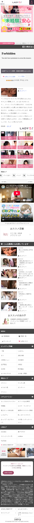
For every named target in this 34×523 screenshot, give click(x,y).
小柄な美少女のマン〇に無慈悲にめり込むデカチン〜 (26, 262)
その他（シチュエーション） (25, 421)
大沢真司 (21, 360)
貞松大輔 (21, 355)
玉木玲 (3, 369)
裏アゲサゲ (21, 432)
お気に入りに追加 (10, 76)
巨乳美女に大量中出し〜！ (25, 295)
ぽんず (9, 126)
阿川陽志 (21, 369)
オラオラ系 (4, 387)
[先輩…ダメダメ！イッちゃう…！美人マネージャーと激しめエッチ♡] (16, 452)
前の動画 (4, 181)
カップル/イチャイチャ (8, 401)
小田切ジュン (5, 360)
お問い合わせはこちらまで (25, 514)
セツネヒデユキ (6, 373)
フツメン (4, 392)
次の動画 (30, 181)
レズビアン (4, 415)
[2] (8, 80)
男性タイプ (4, 378)
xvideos (20, 436)
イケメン (4, 383)
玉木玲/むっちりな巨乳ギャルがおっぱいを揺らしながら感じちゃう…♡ (26, 274)
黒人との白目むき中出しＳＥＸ (26, 251)
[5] (13, 80)
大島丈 (20, 364)
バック (16, 175)
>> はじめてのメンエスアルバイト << (17, 223)
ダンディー (21, 387)
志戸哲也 (4, 364)
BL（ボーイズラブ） (24, 415)
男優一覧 (23, 336)
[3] (10, 80)
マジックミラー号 (6, 436)
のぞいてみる (8, 472)
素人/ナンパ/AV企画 (7, 410)
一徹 (2, 351)
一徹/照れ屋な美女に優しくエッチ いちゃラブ (26, 306)
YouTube (3, 441)
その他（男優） (23, 373)
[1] (7, 80)
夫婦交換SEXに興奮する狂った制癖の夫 (26, 283)
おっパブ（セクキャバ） (7, 421)
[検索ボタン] (31, 2)
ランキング (7, 341)
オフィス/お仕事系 (24, 401)
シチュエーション (6, 396)
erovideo (3, 432)
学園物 (3, 406)
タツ (2, 355)
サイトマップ (5, 513)
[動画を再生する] (9, 92)
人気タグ (4, 427)
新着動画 (6, 336)
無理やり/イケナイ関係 (25, 410)
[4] (11, 80)
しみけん (21, 351)
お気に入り (24, 341)
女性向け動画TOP (6, 509)
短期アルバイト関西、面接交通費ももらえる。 (17, 71)
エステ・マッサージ (24, 406)
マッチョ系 (21, 383)
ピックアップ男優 (6, 346)
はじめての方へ (23, 509)
